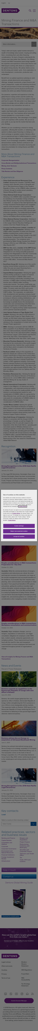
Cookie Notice (12, 520)
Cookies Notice (23, 506)
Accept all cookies (19, 536)
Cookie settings (19, 525)
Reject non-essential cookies (19, 531)
